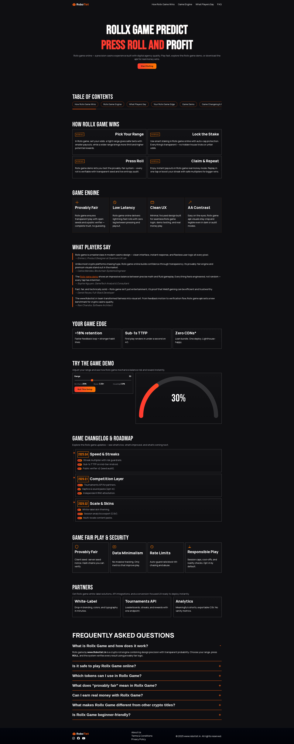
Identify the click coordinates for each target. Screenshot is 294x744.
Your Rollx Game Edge (164, 104)
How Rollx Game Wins (163, 4)
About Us (136, 732)
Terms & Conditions (141, 735)
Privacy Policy (138, 739)
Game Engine (185, 4)
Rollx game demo (89, 276)
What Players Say (205, 4)
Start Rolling (147, 66)
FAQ (219, 4)
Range (77, 376)
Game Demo (188, 104)
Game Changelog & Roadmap (216, 104)
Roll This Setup (85, 389)
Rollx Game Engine (112, 104)
